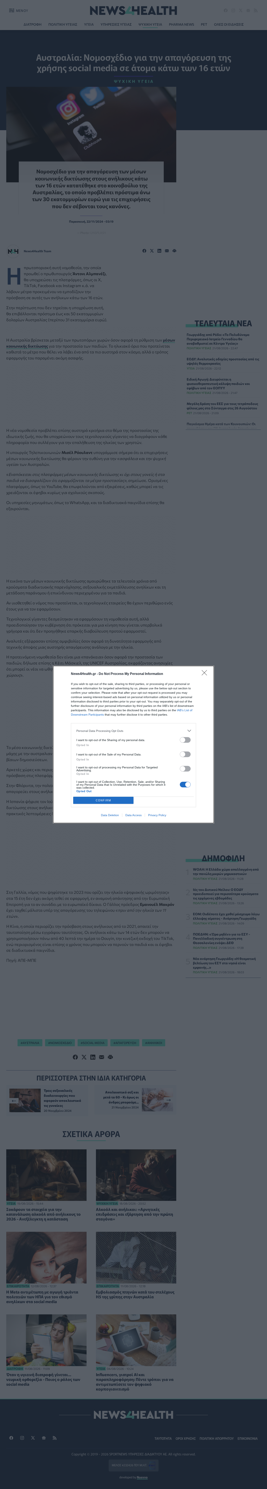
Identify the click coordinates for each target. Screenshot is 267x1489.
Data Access (133, 815)
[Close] (206, 674)
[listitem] (133, 731)
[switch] (185, 740)
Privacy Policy (157, 815)
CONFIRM (103, 800)
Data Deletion (110, 815)
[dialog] (133, 744)
